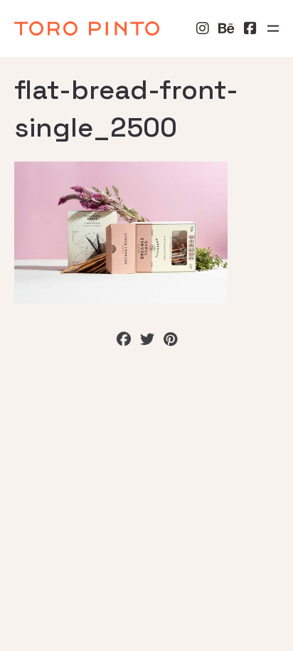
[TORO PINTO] (86, 28)
